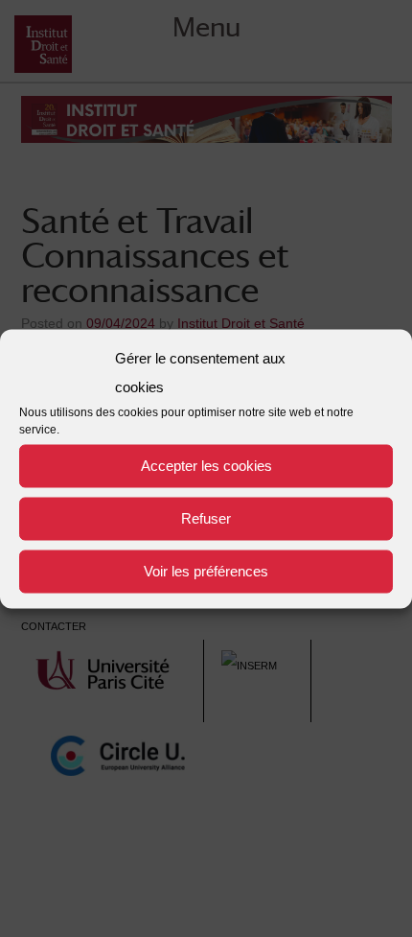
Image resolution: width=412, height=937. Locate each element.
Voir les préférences (206, 571)
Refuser (206, 518)
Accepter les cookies (206, 465)
